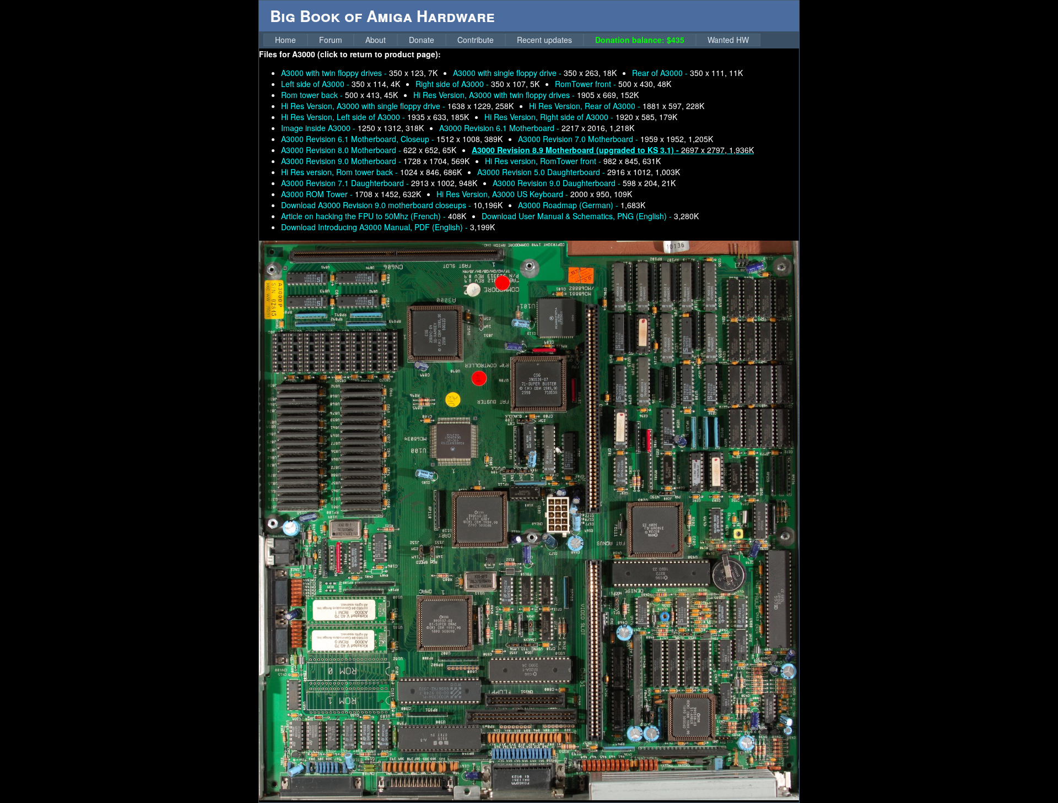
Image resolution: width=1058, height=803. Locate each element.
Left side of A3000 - (340, 83)
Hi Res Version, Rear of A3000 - (616, 105)
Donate (421, 39)
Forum (330, 39)
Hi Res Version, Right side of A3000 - (580, 116)
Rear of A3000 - (687, 72)
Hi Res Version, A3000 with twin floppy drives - (526, 94)
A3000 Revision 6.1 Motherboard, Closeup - (392, 138)
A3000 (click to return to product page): (366, 53)
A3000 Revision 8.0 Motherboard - (368, 149)
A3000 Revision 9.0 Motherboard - (375, 160)
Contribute (475, 39)
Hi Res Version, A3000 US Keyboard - (534, 193)
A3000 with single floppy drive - (535, 72)
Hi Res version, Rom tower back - (371, 171)
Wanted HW (728, 39)
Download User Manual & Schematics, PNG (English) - (590, 215)
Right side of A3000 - (477, 83)
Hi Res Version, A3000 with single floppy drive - (397, 105)
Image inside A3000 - (352, 127)
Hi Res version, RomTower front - (573, 160)
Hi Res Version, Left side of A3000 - (375, 116)
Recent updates (544, 39)
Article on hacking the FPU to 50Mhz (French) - (373, 215)
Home (285, 39)
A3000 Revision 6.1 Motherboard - (536, 127)
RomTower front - (613, 83)
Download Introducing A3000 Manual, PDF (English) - (388, 226)
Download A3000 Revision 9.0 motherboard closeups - (392, 204)
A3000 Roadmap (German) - (581, 204)
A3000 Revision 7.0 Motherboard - (615, 138)
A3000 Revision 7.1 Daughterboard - (379, 182)
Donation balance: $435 (639, 39)
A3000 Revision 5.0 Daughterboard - (578, 171)
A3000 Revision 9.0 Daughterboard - (584, 182)
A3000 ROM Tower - (351, 193)
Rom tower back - (339, 94)
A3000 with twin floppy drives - (359, 72)
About (375, 39)
